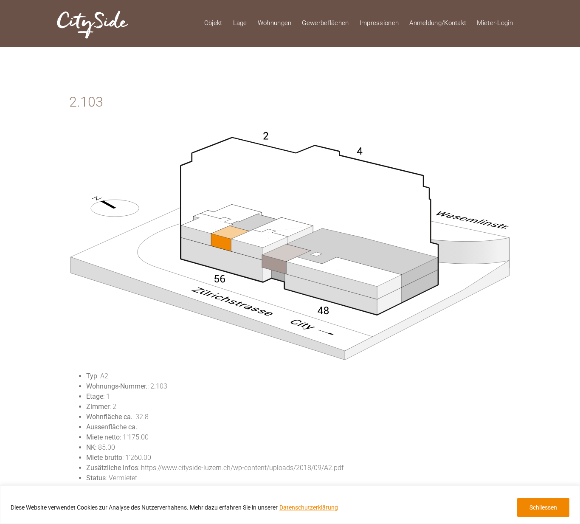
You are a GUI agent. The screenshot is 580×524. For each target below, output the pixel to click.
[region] (290, 504)
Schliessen (543, 507)
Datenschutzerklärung (308, 507)
